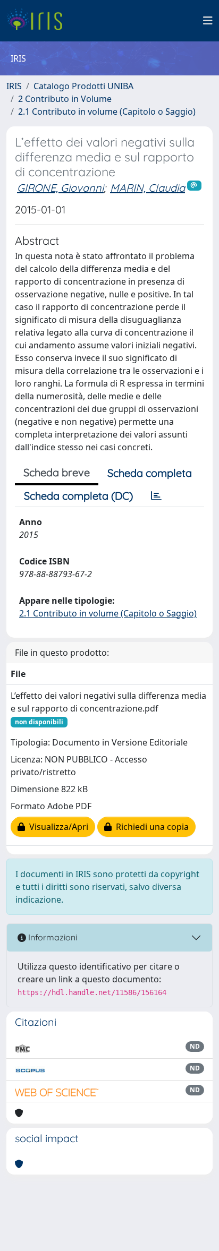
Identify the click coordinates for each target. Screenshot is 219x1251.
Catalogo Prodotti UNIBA (83, 86)
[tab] (156, 496)
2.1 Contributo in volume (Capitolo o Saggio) (107, 111)
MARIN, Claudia (147, 187)
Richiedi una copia (150, 827)
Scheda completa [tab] (149, 472)
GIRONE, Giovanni (60, 187)
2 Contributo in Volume (65, 99)
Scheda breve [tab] (56, 472)
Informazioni (51, 937)
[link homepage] (38, 20)
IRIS (14, 86)
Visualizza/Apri (56, 827)
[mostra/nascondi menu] (208, 20)
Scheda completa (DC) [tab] (78, 495)
